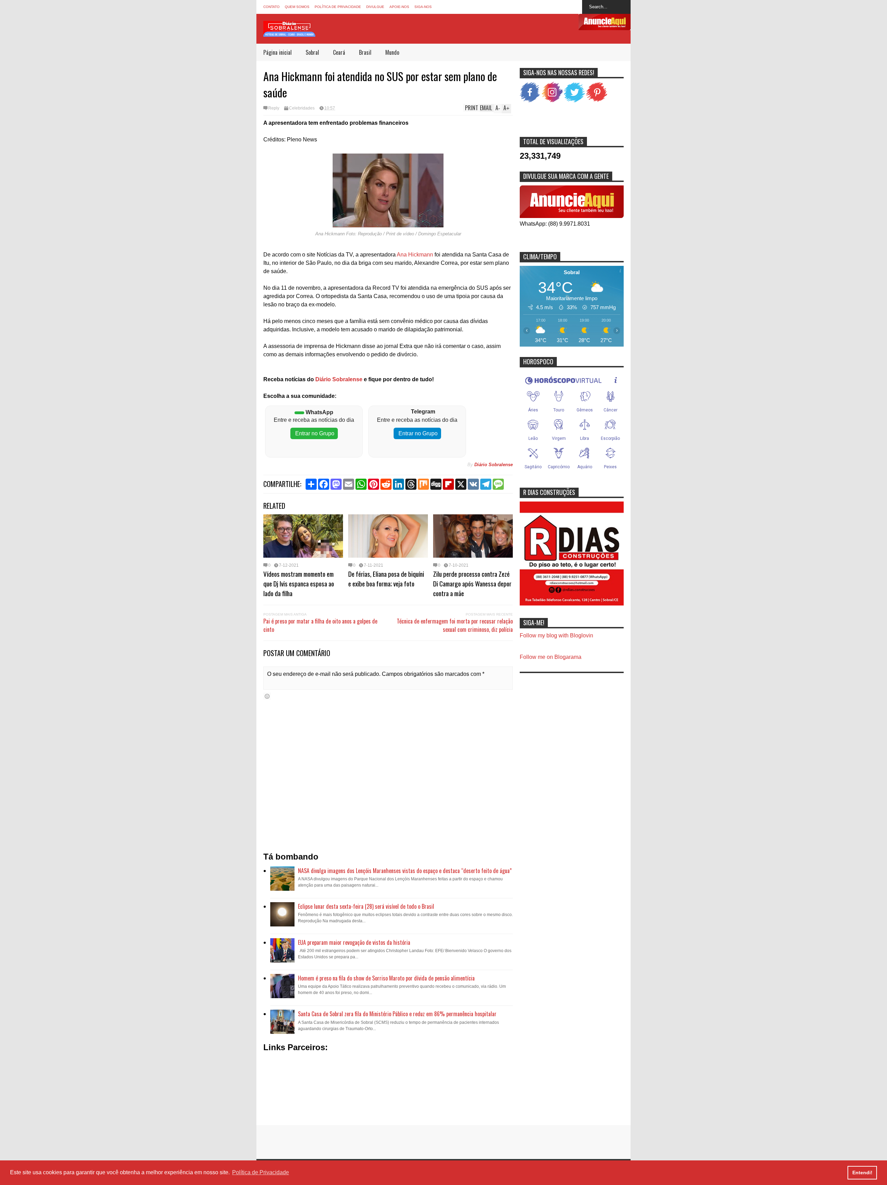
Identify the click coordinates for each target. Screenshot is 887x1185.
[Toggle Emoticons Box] (267, 696)
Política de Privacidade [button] (260, 1172)
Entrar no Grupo (314, 433)
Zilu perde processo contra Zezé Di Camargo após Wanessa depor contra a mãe (472, 583)
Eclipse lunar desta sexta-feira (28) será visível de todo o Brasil (366, 906)
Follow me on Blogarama (550, 657)
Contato (271, 7)
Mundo (392, 52)
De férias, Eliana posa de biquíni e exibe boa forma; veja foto (386, 578)
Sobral (312, 52)
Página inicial (277, 52)
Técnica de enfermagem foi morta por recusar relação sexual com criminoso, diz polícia (455, 625)
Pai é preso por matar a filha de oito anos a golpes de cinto (320, 625)
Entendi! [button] (862, 1172)
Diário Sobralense (338, 379)
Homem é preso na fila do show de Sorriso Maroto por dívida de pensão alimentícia (386, 978)
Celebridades (302, 108)
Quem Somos (297, 7)
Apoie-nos (399, 7)
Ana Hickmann (415, 255)
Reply (273, 108)
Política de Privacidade (338, 7)
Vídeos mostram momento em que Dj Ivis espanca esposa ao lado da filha (298, 583)
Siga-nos (423, 7)
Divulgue (375, 7)
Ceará (339, 52)
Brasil (365, 52)
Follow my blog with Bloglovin (556, 635)
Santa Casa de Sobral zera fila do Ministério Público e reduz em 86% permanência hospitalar (397, 1014)
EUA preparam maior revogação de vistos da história (354, 942)
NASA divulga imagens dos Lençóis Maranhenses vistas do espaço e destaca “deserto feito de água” (405, 870)
